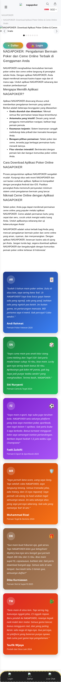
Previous (5, 31)
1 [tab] (24, 35)
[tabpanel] (30, 29)
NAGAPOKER (7, 15)
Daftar (30, 678)
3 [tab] (28, 35)
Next (56, 31)
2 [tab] (26, 35)
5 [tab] (32, 35)
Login (10, 678)
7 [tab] (37, 35)
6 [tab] (35, 35)
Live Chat (50, 678)
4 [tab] (30, 35)
